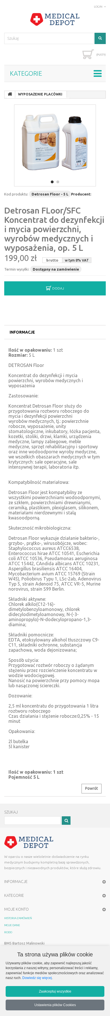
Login (98, 6)
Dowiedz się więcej (37, 978)
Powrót (91, 788)
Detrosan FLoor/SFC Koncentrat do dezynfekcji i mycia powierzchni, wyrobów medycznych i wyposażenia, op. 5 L (54, 229)
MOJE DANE (12, 925)
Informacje (22, 332)
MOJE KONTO (16, 909)
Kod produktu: (16, 194)
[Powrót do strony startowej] (10, 94)
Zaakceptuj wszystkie (55, 991)
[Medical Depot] (55, 19)
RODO (8, 932)
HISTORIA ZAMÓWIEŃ (18, 918)
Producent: (81, 194)
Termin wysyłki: (16, 269)
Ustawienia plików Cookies (55, 1005)
